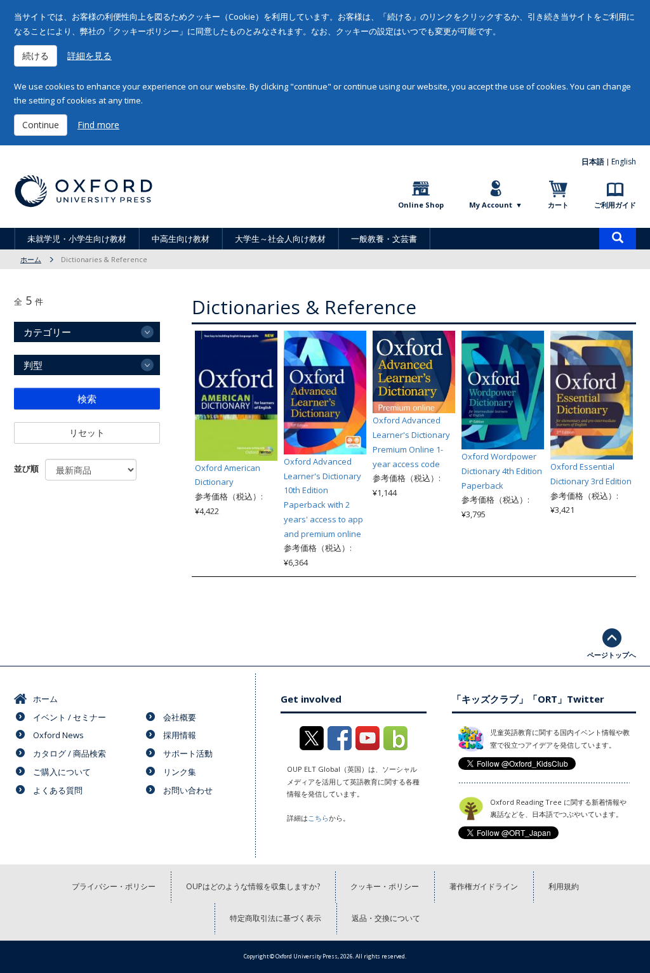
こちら (318, 818)
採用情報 (179, 735)
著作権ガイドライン (483, 886)
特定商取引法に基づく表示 (275, 918)
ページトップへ (611, 654)
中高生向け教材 (180, 238)
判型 (33, 365)
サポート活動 (188, 753)
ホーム (30, 259)
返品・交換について (386, 918)
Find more (98, 125)
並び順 (26, 468)
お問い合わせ (188, 790)
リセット (87, 433)
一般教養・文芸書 (384, 238)
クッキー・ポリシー (384, 886)
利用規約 (563, 886)
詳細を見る (89, 56)
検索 (86, 398)
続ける (35, 56)
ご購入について (62, 772)
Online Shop (421, 204)
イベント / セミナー (69, 717)
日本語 (592, 161)
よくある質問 (58, 790)
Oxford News (58, 735)
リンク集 (179, 772)
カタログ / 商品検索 (69, 753)
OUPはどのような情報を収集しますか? (253, 886)
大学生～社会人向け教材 (280, 238)
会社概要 (179, 717)
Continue (40, 125)
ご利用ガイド (615, 204)
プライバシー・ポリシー (114, 886)
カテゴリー (47, 332)
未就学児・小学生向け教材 (76, 238)
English (623, 161)
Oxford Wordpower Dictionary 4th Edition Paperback (501, 471)
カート (558, 204)
